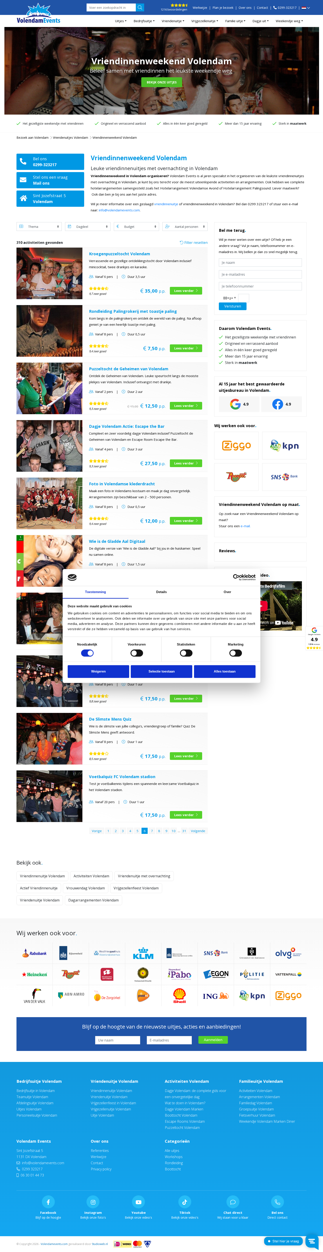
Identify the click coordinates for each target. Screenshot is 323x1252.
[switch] (137, 653)
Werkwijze (200, 7)
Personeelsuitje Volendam (36, 1115)
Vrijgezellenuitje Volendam (111, 1109)
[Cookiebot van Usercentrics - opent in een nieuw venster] (236, 577)
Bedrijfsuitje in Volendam (35, 1090)
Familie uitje (234, 21)
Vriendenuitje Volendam (40, 900)
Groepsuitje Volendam (256, 1109)
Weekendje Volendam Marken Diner (267, 1121)
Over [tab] (227, 592)
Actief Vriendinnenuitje (39, 888)
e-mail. (245, 526)
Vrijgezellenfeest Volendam (136, 888)
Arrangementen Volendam (259, 1096)
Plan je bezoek (222, 7)
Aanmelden (213, 1039)
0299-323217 (287, 7)
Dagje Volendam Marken (184, 1109)
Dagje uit (259, 21)
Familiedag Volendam (255, 1103)
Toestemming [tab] (95, 592)
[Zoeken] (140, 7)
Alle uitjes (172, 1150)
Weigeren (98, 671)
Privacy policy (101, 1169)
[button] (306, 8)
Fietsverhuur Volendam (257, 1115)
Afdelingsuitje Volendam (34, 1103)
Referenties (100, 1150)
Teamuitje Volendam (32, 1096)
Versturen (232, 306)
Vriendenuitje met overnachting (144, 876)
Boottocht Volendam (181, 1115)
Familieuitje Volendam (261, 1081)
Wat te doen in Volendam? (185, 1103)
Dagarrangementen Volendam (93, 900)
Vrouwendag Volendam (85, 888)
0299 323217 (32, 1169)
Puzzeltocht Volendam (182, 1127)
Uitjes (119, 21)
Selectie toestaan (162, 671)
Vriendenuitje (172, 21)
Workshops (174, 1156)
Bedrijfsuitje (143, 21)
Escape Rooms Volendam (185, 1121)
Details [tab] (161, 592)
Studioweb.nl (100, 1244)
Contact (262, 7)
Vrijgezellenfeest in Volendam (113, 1103)
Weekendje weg (288, 21)
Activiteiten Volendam (91, 876)
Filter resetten (195, 242)
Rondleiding (174, 1162)
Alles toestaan (225, 671)
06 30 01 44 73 (32, 1175)
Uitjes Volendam (29, 1109)
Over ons (245, 7)
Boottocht (173, 1169)
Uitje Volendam (102, 1115)
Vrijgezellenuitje (203, 21)
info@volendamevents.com (119, 210)
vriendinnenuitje (166, 204)
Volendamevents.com (54, 1244)
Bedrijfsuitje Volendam (39, 1081)
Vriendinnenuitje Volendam (42, 876)
